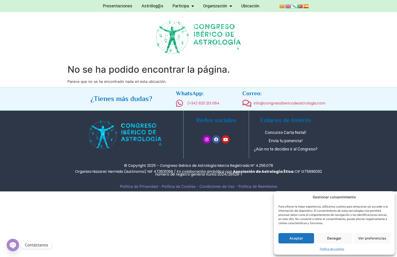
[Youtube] (225, 139)
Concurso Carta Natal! (285, 132)
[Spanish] (306, 5)
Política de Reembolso (257, 186)
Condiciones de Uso (217, 186)
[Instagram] (207, 139)
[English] (288, 5)
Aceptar (296, 238)
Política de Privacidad (139, 186)
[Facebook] (216, 139)
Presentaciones (117, 5)
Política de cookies (332, 249)
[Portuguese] (300, 5)
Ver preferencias (372, 238)
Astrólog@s (152, 5)
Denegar (334, 238)
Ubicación (250, 5)
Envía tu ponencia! (286, 140)
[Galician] (294, 5)
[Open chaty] (13, 245)
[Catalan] (282, 5)
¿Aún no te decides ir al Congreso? (286, 149)
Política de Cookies (179, 186)
